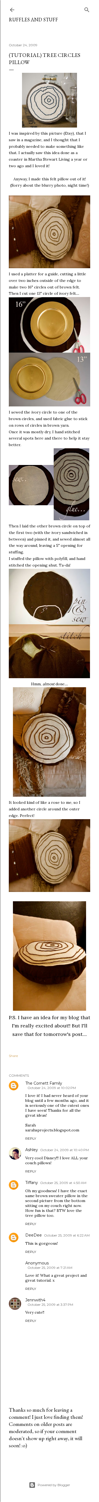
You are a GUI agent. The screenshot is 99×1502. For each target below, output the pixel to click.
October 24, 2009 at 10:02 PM (52, 1088)
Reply (30, 1138)
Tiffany (31, 1182)
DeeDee (33, 1235)
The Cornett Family (43, 1083)
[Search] (87, 8)
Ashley (31, 1149)
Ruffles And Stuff (33, 19)
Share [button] (13, 1056)
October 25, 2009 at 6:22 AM (67, 1235)
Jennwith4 (35, 1300)
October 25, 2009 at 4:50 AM (63, 1183)
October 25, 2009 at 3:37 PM (50, 1304)
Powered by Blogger (54, 1485)
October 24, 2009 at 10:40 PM (64, 1150)
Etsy (69, 133)
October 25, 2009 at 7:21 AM (50, 1268)
